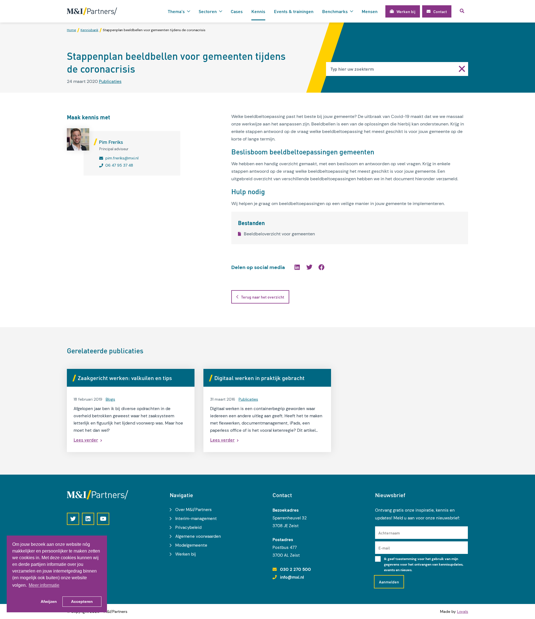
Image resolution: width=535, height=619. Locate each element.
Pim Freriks (111, 142)
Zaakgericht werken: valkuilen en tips (125, 377)
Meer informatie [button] (44, 585)
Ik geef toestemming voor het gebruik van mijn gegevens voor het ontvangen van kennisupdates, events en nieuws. (423, 564)
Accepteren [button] (82, 601)
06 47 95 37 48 (119, 165)
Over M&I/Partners (193, 509)
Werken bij (185, 554)
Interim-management (196, 518)
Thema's (176, 11)
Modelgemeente (191, 545)
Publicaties (110, 81)
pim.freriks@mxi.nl (121, 158)
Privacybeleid (188, 527)
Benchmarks (335, 11)
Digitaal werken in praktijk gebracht (259, 377)
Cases (237, 11)
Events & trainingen (293, 11)
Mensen (370, 11)
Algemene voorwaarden (198, 536)
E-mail (384, 547)
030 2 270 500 (295, 569)
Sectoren (208, 11)
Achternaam (389, 532)
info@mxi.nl (292, 577)
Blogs (110, 399)
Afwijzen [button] (49, 601)
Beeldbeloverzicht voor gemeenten (279, 234)
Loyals (462, 611)
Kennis (258, 11)
